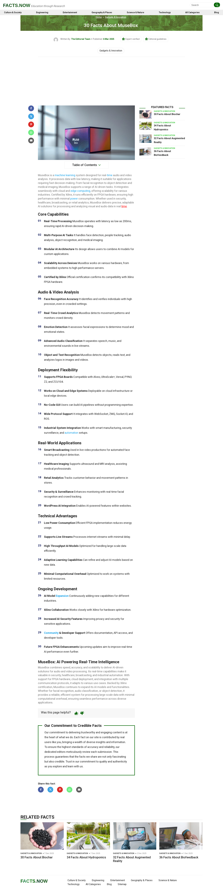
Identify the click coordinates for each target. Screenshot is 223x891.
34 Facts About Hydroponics (86, 857)
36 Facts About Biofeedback (178, 857)
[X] (31, 116)
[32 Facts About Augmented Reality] (145, 138)
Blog (216, 13)
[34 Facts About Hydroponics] (145, 126)
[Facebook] (31, 108)
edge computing (80, 190)
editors (61, 751)
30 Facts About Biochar (167, 114)
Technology (165, 13)
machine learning (65, 175)
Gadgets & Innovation (115, 17)
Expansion (62, 595)
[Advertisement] (111, 79)
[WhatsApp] (31, 132)
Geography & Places (102, 13)
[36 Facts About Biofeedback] (145, 151)
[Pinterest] (31, 124)
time (109, 175)
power (74, 198)
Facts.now (16, 5)
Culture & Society (13, 13)
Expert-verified (132, 39)
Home (99, 17)
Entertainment (70, 13)
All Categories (192, 13)
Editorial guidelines (157, 39)
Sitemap (122, 884)
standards (77, 747)
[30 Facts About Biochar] (145, 114)
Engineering (42, 13)
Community (51, 632)
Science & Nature (135, 13)
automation (71, 432)
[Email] (31, 140)
